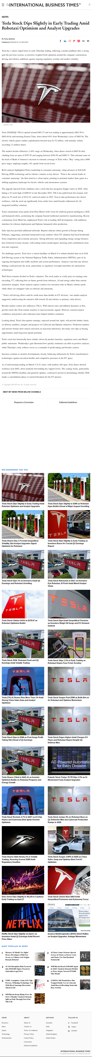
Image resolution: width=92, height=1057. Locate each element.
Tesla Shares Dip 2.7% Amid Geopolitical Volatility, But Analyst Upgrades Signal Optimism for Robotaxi (20, 543)
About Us (27, 1023)
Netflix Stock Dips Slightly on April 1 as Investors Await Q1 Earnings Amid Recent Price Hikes (21, 936)
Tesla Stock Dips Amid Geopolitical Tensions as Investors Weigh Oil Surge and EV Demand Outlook (68, 623)
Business (5, 1023)
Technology (6, 1034)
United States (50, 1038)
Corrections (28, 1042)
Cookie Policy (29, 1038)
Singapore (49, 1030)
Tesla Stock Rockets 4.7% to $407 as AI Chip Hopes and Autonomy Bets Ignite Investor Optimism (22, 819)
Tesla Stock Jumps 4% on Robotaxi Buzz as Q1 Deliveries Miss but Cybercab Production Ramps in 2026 (68, 819)
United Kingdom (51, 1034)
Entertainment (7, 1038)
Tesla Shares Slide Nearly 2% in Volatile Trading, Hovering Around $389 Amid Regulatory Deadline (19, 859)
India (47, 1026)
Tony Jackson (9, 39)
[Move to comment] (88, 41)
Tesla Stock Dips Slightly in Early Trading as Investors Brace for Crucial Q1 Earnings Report (68, 543)
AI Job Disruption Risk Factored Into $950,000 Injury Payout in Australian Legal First (18, 968)
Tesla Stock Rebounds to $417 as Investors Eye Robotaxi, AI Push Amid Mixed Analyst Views (67, 583)
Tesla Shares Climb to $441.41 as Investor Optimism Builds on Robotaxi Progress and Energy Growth (21, 780)
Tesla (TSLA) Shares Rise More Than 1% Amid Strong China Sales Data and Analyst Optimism (22, 700)
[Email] (83, 41)
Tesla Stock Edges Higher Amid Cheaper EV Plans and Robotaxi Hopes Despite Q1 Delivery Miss (68, 740)
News (4, 1026)
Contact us (28, 1026)
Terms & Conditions (31, 1030)
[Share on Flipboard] (74, 41)
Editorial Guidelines (68, 402)
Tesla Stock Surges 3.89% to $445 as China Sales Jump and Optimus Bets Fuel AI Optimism (67, 859)
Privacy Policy (29, 1034)
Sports (4, 1030)
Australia (49, 1023)
